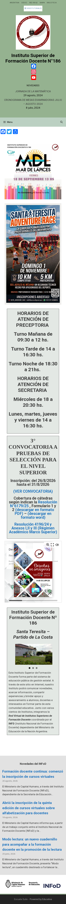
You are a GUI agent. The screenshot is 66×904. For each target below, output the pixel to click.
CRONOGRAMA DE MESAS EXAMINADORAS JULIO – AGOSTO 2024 (33, 101)
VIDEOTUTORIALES (34, 8)
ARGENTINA (14, 3)
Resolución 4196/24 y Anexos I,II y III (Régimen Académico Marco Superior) (33, 528)
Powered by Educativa (41, 899)
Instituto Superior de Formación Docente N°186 (33, 58)
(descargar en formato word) (36, 515)
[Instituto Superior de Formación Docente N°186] (33, 32)
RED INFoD (33, 3)
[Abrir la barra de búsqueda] (61, 122)
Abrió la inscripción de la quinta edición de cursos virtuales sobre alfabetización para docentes (28, 808)
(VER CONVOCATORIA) (33, 491)
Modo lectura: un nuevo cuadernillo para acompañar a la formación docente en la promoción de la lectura (32, 844)
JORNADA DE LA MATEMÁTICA (33, 91)
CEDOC (24, 3)
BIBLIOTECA (51, 3)
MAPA (42, 3)
